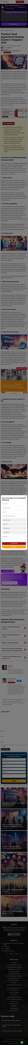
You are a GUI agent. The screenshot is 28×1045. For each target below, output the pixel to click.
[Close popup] (25, 497)
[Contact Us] (21, 1042)
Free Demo (14, 547)
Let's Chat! (14, 543)
